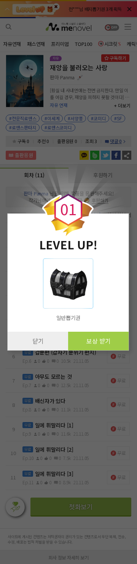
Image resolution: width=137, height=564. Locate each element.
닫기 (38, 340)
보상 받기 (98, 340)
